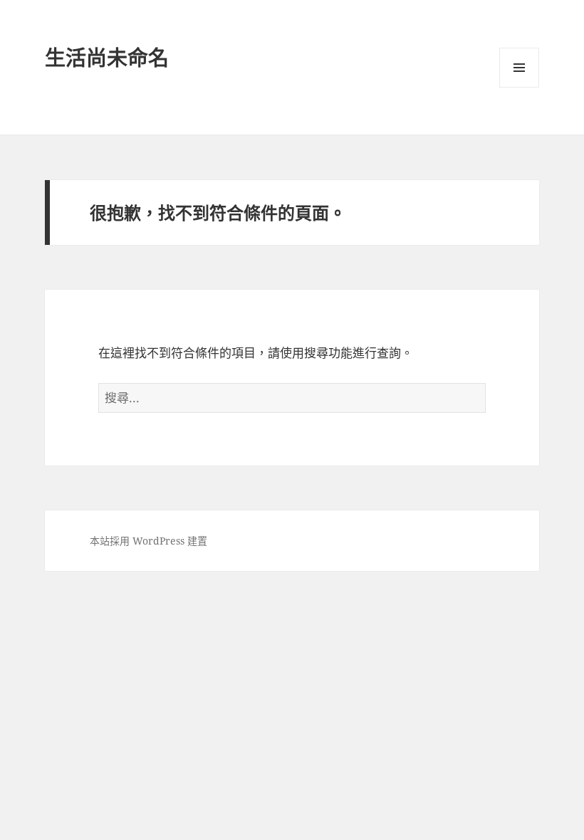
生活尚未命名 (107, 57)
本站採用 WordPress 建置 (148, 540)
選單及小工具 (519, 68)
